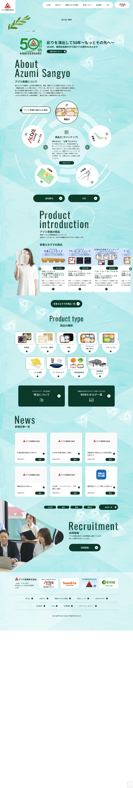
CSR (107, 5)
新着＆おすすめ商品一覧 (64, 303)
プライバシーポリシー (86, 606)
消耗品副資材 (79, 372)
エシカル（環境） (47, 347)
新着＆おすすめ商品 (71, 5)
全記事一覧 (108, 507)
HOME (48, 5)
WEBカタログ (66, 163)
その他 (50, 507)
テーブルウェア (58, 372)
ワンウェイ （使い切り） (90, 347)
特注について (87, 5)
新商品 (26, 347)
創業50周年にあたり (56, 51)
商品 (76, 507)
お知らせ (58, 5)
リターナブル (111, 347)
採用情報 (85, 547)
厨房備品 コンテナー (100, 372)
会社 (63, 507)
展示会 (90, 507)
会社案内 (99, 5)
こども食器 (37, 372)
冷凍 (68, 347)
